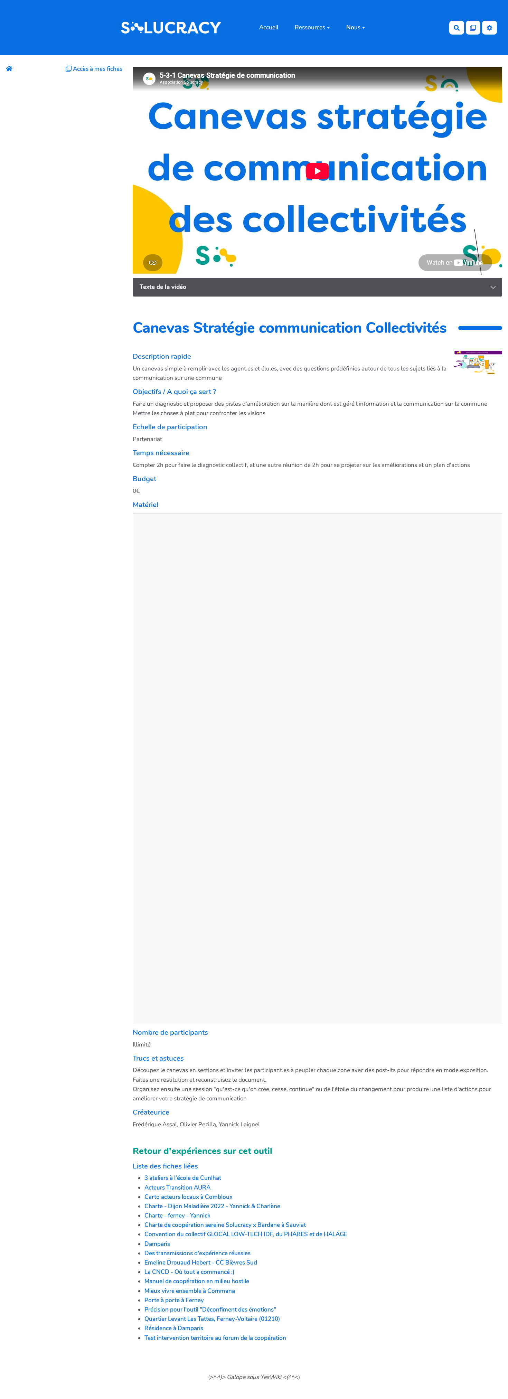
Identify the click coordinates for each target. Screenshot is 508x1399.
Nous (353, 27)
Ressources (310, 27)
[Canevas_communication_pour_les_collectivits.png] (474, 371)
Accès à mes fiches (97, 69)
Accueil (268, 27)
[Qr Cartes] (473, 27)
